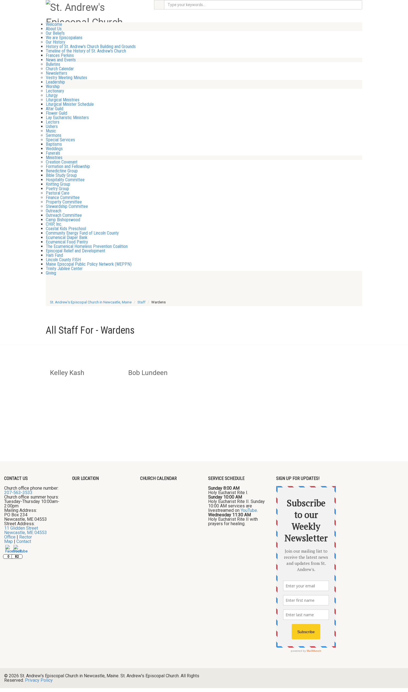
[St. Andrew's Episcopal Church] (96, 14)
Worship (53, 86)
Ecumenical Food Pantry (67, 242)
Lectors (52, 122)
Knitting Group (58, 184)
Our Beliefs (55, 33)
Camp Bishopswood (63, 219)
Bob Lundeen (148, 373)
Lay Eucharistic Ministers (67, 117)
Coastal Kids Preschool (66, 228)
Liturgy (52, 95)
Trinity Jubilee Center (64, 268)
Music (51, 131)
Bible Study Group (61, 175)
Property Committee (64, 202)
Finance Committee (63, 197)
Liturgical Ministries (62, 99)
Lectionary (55, 91)
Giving (51, 273)
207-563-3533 (18, 492)
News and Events (61, 59)
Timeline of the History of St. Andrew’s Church (86, 51)
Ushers (52, 126)
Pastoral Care (57, 193)
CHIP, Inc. (54, 224)
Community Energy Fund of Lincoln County (82, 233)
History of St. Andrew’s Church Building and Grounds (91, 46)
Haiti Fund (54, 255)
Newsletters (56, 73)
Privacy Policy (39, 680)
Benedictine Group (62, 170)
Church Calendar (60, 68)
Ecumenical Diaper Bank (66, 237)
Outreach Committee (64, 215)
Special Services (60, 139)
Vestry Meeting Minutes (66, 77)
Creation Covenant (61, 162)
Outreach (53, 210)
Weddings (54, 148)
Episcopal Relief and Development (75, 250)
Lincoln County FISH (63, 259)
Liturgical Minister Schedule (70, 104)
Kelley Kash (67, 373)
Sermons (53, 135)
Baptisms (54, 144)
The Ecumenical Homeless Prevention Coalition (87, 246)
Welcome (54, 24)
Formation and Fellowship (68, 166)
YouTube (249, 510)
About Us (54, 28)
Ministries (54, 157)
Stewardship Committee (67, 206)
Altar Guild (54, 108)
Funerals (53, 153)
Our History (55, 42)
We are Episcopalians (64, 37)
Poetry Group (57, 188)
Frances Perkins (60, 55)
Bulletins (53, 64)
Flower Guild (56, 113)
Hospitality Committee (65, 179)
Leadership (55, 82)
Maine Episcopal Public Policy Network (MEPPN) (89, 264)
